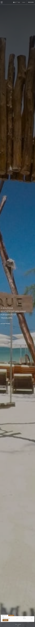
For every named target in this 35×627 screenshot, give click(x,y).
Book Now (31, 2)
